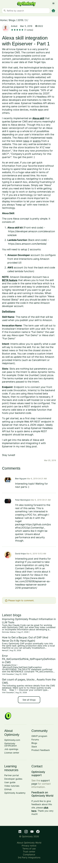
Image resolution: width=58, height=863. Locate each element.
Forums (35, 739)
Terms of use (29, 848)
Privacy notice (29, 845)
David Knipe (20, 553)
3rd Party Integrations (29, 857)
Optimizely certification (10, 744)
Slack (34, 746)
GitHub (8, 789)
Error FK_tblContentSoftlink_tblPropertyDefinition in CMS (28, 659)
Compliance (29, 854)
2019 (20, 20)
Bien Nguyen (20, 478)
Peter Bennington (22, 500)
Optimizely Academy (14, 792)
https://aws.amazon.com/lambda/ (27, 243)
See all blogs (29, 699)
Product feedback (40, 750)
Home (3, 20)
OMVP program (39, 736)
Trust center (29, 851)
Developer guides (13, 778)
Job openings (11, 749)
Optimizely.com (12, 740)
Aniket (14, 26)
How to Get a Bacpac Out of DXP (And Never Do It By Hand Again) (25, 639)
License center (11, 752)
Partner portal (11, 775)
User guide (9, 782)
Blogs (12, 20)
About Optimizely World (29, 842)
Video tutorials (11, 785)
